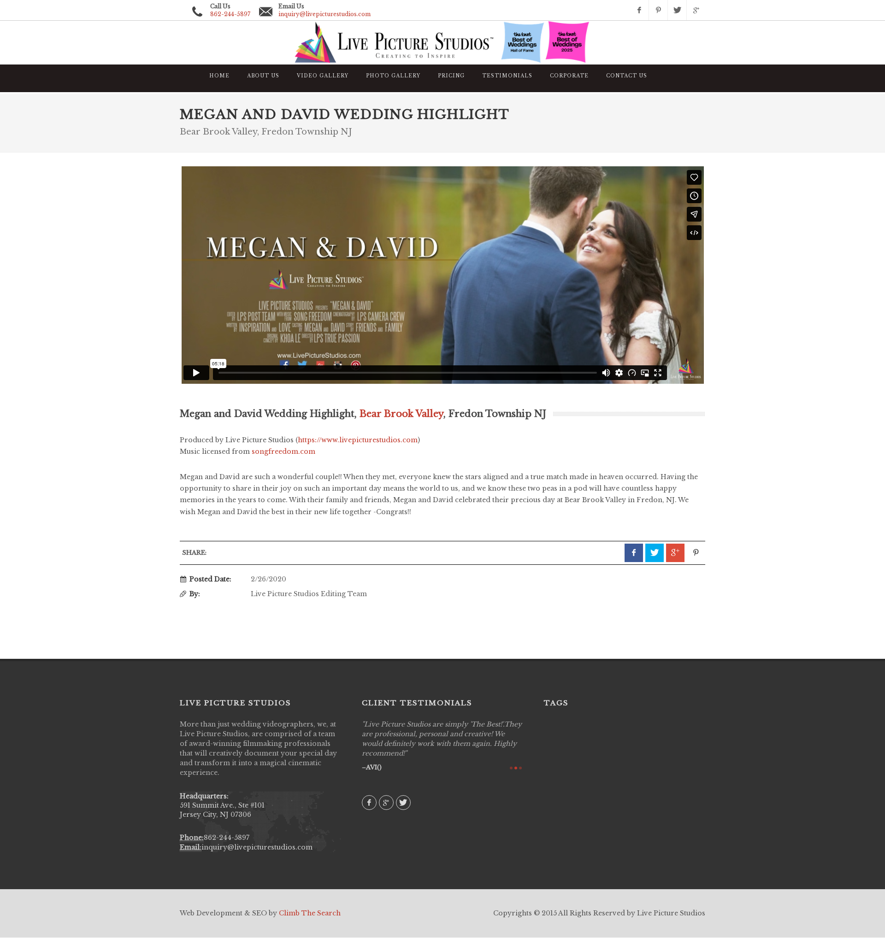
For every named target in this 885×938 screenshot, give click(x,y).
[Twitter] (677, 10)
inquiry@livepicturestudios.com (324, 14)
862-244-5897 (226, 837)
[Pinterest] (658, 10)
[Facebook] (639, 10)
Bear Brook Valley (401, 413)
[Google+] (696, 10)
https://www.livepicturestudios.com (358, 440)
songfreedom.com (283, 451)
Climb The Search (310, 913)
